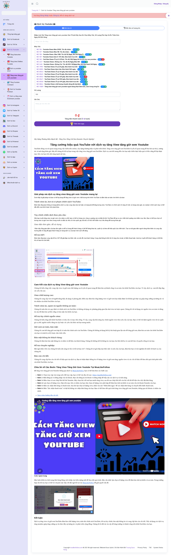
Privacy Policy (142, 547)
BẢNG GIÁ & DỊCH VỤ (9, 30)
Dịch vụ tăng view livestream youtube (14, 97)
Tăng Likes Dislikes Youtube (15, 63)
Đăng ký (56, 15)
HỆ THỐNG (6, 20)
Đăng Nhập (44, 15)
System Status (158, 547)
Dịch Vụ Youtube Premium (14, 90)
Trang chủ (35, 10)
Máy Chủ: (37, 46)
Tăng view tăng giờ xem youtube (15, 77)
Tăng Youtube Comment (13, 84)
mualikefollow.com (76, 547)
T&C (150, 547)
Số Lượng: (37, 90)
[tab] (66, 28)
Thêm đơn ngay (78, 124)
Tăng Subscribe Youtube (14, 56)
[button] (37, 3)
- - (58, 49)
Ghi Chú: (37, 99)
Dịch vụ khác (7, 173)
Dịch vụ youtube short (14, 70)
